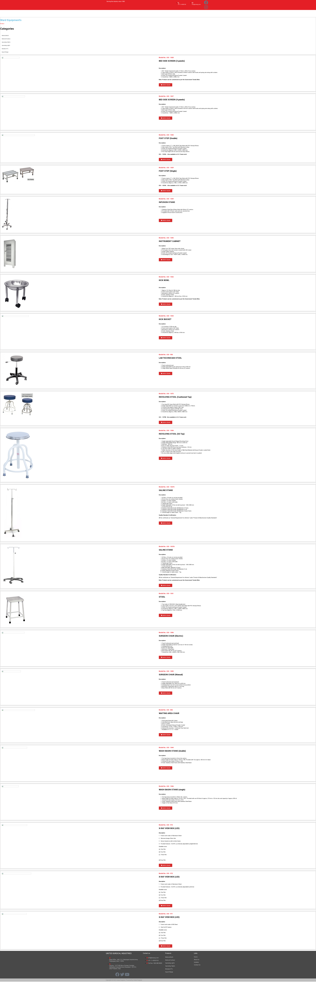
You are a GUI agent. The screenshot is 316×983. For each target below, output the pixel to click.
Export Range (5, 52)
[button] (165, 84)
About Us (196, 959)
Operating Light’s (6, 45)
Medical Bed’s (5, 35)
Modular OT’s (5, 48)
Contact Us (197, 965)
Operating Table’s (6, 42)
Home (196, 957)
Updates (196, 962)
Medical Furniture (6, 38)
